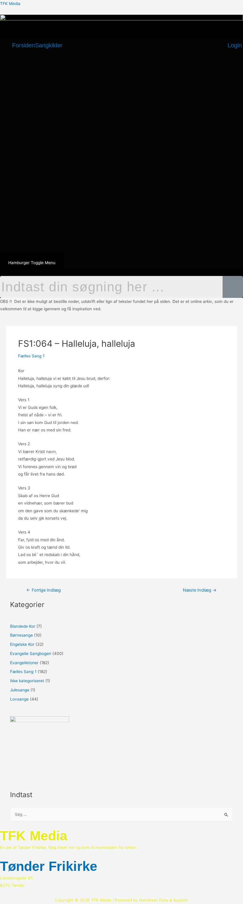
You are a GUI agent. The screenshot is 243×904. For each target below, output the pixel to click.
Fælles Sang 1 (31, 356)
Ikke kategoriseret (27, 680)
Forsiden (23, 45)
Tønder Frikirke (48, 866)
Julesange (19, 690)
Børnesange (21, 635)
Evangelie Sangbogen (30, 653)
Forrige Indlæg (43, 590)
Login (235, 45)
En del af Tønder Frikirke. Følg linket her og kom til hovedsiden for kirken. (69, 847)
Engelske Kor (22, 644)
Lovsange (19, 699)
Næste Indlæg (200, 590)
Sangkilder (49, 45)
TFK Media (10, 3)
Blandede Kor (22, 626)
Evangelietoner (24, 662)
